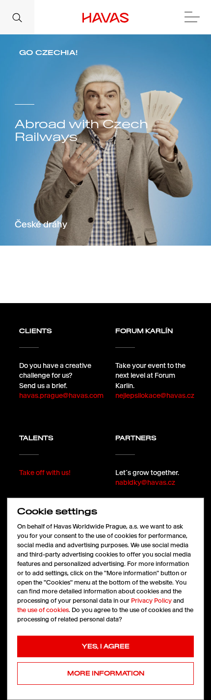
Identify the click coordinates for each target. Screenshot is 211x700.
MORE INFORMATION (105, 673)
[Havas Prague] (105, 17)
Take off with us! (45, 472)
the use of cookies (43, 610)
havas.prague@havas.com (61, 395)
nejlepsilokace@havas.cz (154, 395)
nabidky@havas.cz (145, 482)
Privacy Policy (151, 600)
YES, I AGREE (106, 646)
